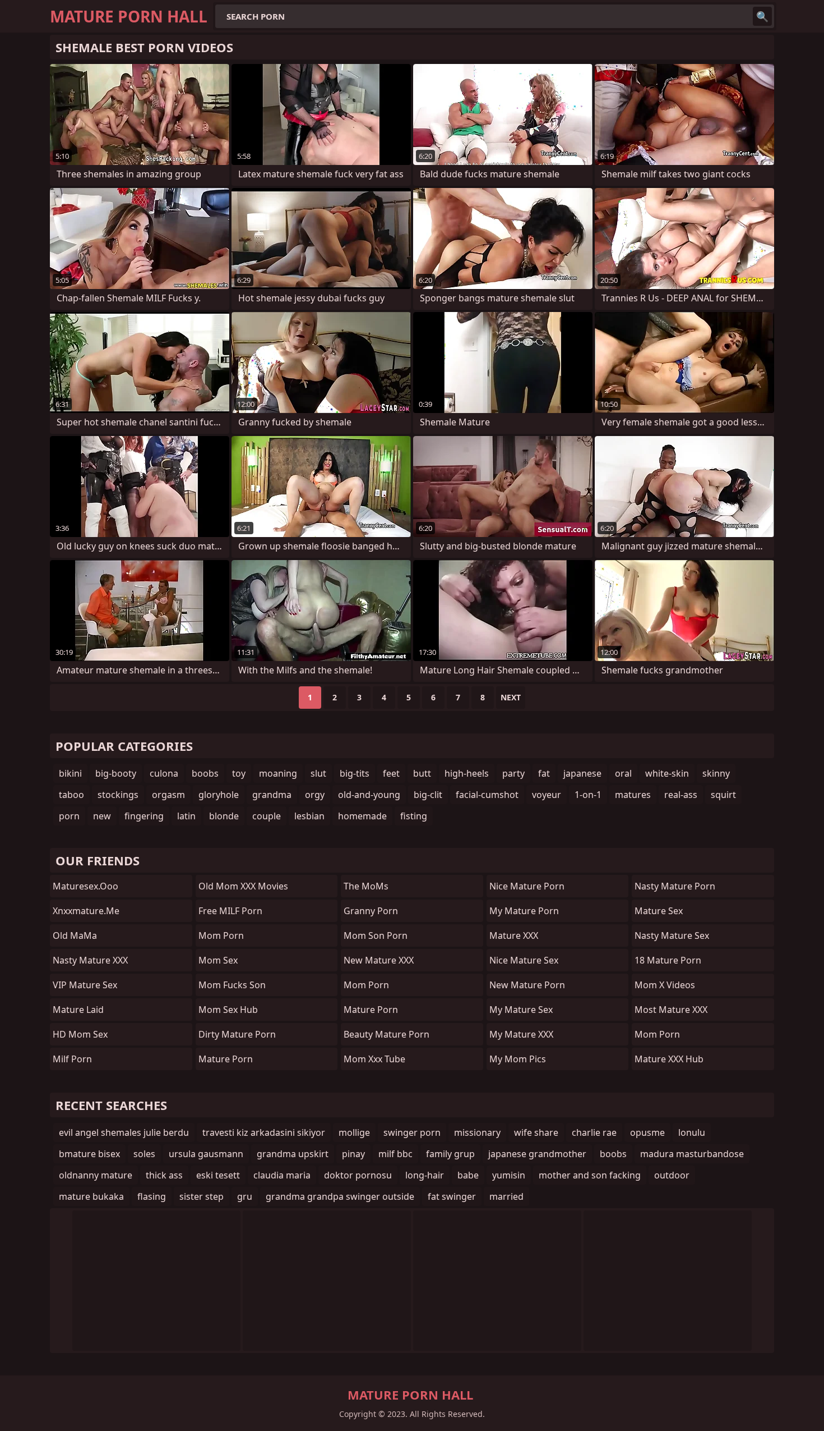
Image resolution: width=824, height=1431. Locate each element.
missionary (477, 1132)
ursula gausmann (206, 1154)
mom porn (221, 935)
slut (318, 773)
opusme (647, 1132)
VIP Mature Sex (85, 985)
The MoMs (366, 886)
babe (468, 1175)
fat (544, 773)
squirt (723, 794)
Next (511, 697)
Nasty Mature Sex (672, 935)
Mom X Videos (665, 985)
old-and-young (369, 794)
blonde (224, 816)
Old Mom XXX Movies (243, 886)
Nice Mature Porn (526, 886)
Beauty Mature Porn (386, 1034)
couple (266, 816)
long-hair (424, 1175)
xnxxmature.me (86, 911)
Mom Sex (218, 960)
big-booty (115, 773)
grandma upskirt (292, 1154)
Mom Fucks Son (232, 985)
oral (623, 773)
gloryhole (218, 794)
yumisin (508, 1175)
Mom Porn (366, 985)
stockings (118, 794)
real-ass (680, 794)
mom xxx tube (374, 1059)
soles (144, 1154)
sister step (201, 1196)
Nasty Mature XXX (90, 960)
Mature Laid (78, 1009)
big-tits (354, 773)
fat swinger (452, 1196)
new (102, 816)
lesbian (309, 816)
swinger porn (412, 1132)
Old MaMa (75, 935)
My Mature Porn (524, 911)
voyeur (546, 794)
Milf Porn (72, 1059)
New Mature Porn (527, 985)
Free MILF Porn (230, 911)
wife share (536, 1132)
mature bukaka (91, 1196)
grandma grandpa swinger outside (340, 1196)
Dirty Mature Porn (237, 1034)
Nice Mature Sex (523, 960)
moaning (278, 773)
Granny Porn (371, 911)
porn (69, 816)
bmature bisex (89, 1154)
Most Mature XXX (671, 1009)
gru (244, 1196)
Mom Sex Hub (228, 1009)
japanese (582, 773)
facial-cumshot (487, 794)
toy (239, 773)
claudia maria (282, 1175)
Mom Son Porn (376, 935)
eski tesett (218, 1175)
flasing (151, 1196)
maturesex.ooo (85, 886)
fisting (413, 816)
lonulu (691, 1132)
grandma (271, 794)
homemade (362, 816)
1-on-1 (588, 794)
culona (164, 773)
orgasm (168, 794)
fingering (144, 816)
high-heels (467, 773)
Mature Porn (225, 1059)
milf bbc (395, 1154)
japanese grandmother (537, 1154)
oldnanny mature (95, 1175)
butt (422, 773)
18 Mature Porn (668, 960)
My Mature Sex (521, 1009)
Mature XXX (513, 935)
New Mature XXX (379, 960)
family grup (450, 1154)
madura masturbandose (692, 1154)
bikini (70, 773)
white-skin (667, 773)
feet (391, 773)
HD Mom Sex (80, 1034)
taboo (71, 794)
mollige (354, 1132)
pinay (353, 1154)
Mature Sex (659, 911)
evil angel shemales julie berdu (124, 1132)
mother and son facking (590, 1175)
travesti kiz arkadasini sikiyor (263, 1132)
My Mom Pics (517, 1059)
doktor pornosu (358, 1175)
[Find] (762, 16)
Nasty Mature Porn (675, 886)
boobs (205, 773)
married (506, 1196)
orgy (315, 794)
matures (633, 794)
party (513, 773)
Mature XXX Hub (669, 1059)
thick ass (164, 1175)
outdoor (671, 1175)
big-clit (428, 794)
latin (186, 816)
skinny (716, 773)
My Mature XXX (521, 1034)
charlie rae (594, 1132)
